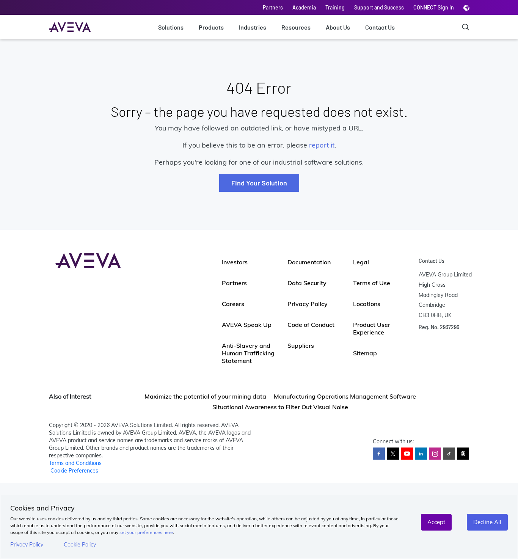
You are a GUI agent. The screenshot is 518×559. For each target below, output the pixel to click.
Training (335, 7)
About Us (338, 27)
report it (321, 145)
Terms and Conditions (75, 463)
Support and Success (379, 7)
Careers (233, 304)
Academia (304, 7)
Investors (235, 262)
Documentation (309, 262)
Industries (252, 27)
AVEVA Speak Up (247, 324)
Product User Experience (371, 328)
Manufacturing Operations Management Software (345, 396)
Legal (361, 262)
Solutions (171, 27)
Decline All (487, 522)
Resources (296, 27)
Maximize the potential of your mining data (205, 396)
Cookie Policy (80, 544)
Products (211, 27)
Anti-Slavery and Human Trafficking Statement (248, 353)
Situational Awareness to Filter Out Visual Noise (280, 407)
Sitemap (365, 353)
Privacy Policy (26, 544)
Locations (366, 304)
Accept (436, 522)
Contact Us (380, 27)
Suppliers (300, 345)
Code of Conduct (310, 324)
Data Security (306, 283)
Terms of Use (371, 283)
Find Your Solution (259, 183)
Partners (273, 7)
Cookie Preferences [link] (74, 470)
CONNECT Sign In (433, 7)
